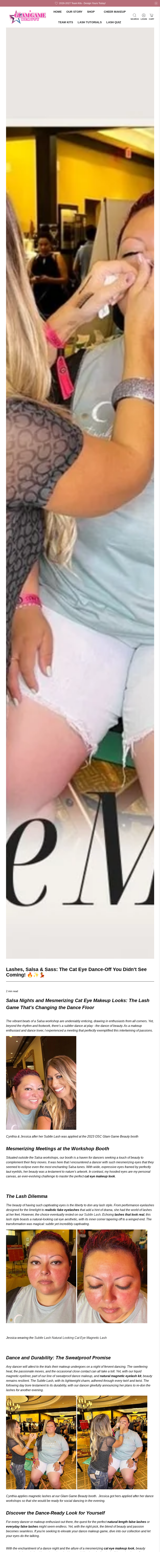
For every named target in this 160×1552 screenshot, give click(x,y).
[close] (156, 3)
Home (57, 11)
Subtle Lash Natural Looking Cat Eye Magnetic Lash (70, 1337)
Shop (91, 11)
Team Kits (65, 22)
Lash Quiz (113, 22)
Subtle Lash (92, 1214)
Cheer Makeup (115, 11)
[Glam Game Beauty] (27, 17)
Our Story (74, 11)
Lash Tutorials (90, 22)
